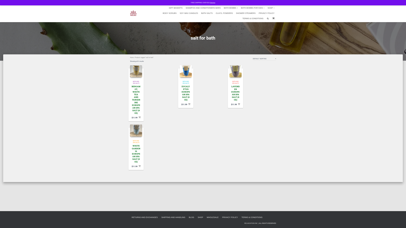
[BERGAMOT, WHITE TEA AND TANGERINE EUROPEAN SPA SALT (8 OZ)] (136, 71)
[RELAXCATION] (133, 13)
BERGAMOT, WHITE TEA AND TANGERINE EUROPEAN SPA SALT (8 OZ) (136, 99)
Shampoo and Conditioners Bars (203, 8)
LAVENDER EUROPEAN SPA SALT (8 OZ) (235, 93)
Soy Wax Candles (189, 13)
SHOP (200, 217)
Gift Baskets (175, 8)
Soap (270, 8)
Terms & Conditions (252, 18)
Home (132, 57)
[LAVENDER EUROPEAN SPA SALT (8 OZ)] (235, 71)
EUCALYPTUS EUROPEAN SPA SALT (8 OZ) (186, 93)
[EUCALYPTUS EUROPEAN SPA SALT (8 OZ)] (186, 71)
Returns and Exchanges (145, 217)
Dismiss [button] (212, 2)
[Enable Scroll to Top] (402, 223)
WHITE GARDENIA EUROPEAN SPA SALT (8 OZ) (136, 154)
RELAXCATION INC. (251, 223)
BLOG (191, 217)
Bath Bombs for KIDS (252, 8)
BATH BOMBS (230, 8)
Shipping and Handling (173, 217)
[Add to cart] (140, 118)
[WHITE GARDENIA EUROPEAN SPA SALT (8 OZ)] (136, 130)
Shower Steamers (246, 13)
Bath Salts (207, 13)
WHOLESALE (213, 217)
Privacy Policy (266, 13)
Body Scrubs (170, 13)
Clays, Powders (224, 13)
